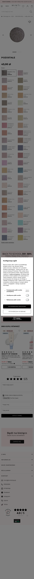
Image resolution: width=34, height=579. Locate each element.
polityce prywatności (15, 274)
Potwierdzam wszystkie (17, 306)
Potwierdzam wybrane (17, 311)
